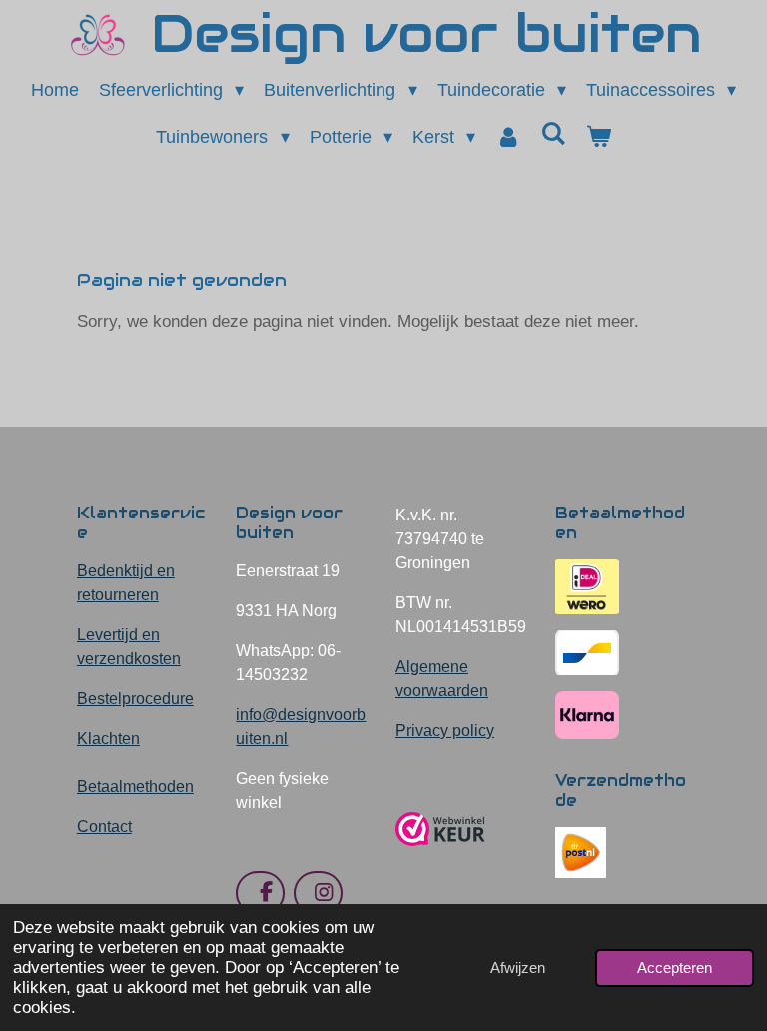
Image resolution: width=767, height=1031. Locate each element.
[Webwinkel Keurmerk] (440, 853)
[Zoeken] (552, 134)
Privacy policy (444, 730)
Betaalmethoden (135, 786)
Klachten (108, 738)
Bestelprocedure (135, 698)
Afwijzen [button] (517, 967)
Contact (104, 826)
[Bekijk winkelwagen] (597, 137)
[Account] (507, 137)
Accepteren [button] (674, 967)
